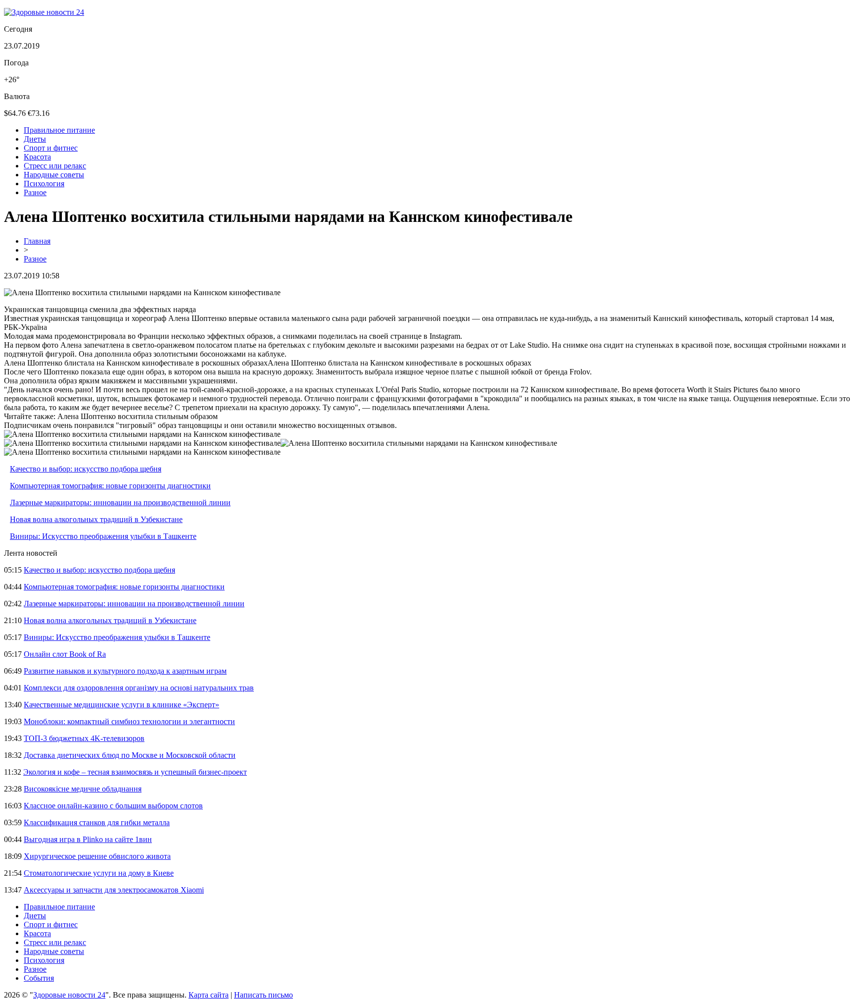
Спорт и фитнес (51, 148)
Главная (37, 241)
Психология (44, 183)
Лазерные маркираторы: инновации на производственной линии (120, 502)
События (39, 978)
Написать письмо (263, 995)
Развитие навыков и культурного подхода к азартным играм (125, 671)
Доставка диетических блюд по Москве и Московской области (130, 755)
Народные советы (54, 174)
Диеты (35, 139)
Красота (37, 157)
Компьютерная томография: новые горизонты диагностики (110, 485)
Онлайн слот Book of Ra (65, 654)
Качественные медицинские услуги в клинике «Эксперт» (121, 704)
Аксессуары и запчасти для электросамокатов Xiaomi (114, 890)
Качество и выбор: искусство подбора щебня (85, 469)
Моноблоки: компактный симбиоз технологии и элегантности (129, 721)
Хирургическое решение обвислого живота (97, 856)
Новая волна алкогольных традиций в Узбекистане (96, 519)
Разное (35, 192)
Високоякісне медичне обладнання (83, 789)
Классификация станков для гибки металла (97, 822)
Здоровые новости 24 (69, 995)
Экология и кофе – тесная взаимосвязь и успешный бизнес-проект (135, 772)
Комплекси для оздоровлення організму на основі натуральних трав (139, 688)
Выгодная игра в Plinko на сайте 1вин (88, 839)
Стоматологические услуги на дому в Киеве (99, 873)
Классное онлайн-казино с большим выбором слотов (113, 805)
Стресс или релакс (55, 165)
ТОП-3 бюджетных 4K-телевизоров (84, 738)
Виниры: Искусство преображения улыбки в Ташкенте (103, 536)
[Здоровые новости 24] (44, 12)
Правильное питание (59, 130)
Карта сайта (209, 995)
